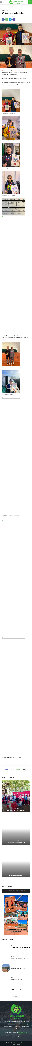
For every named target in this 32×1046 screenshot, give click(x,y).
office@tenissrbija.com (20, 1031)
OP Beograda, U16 (16, 979)
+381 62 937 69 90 (22, 1032)
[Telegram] (10, 19)
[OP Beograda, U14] (6, 989)
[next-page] (5, 880)
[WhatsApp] (6, 19)
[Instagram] (18, 1036)
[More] (24, 769)
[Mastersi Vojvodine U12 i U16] (16, 829)
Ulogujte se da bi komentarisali (16, 891)
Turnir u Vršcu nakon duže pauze (16, 810)
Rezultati (8, 8)
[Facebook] (3, 19)
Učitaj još (15, 996)
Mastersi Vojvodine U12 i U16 (16, 843)
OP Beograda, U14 (16, 990)
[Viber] (13, 19)
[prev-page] (2, 880)
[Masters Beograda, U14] (16, 861)
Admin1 (7, 16)
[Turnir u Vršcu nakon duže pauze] (16, 796)
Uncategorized (16, 873)
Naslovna (4, 8)
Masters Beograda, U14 (16, 875)
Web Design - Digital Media (20, 1042)
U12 (7, 10)
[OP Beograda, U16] (6, 978)
